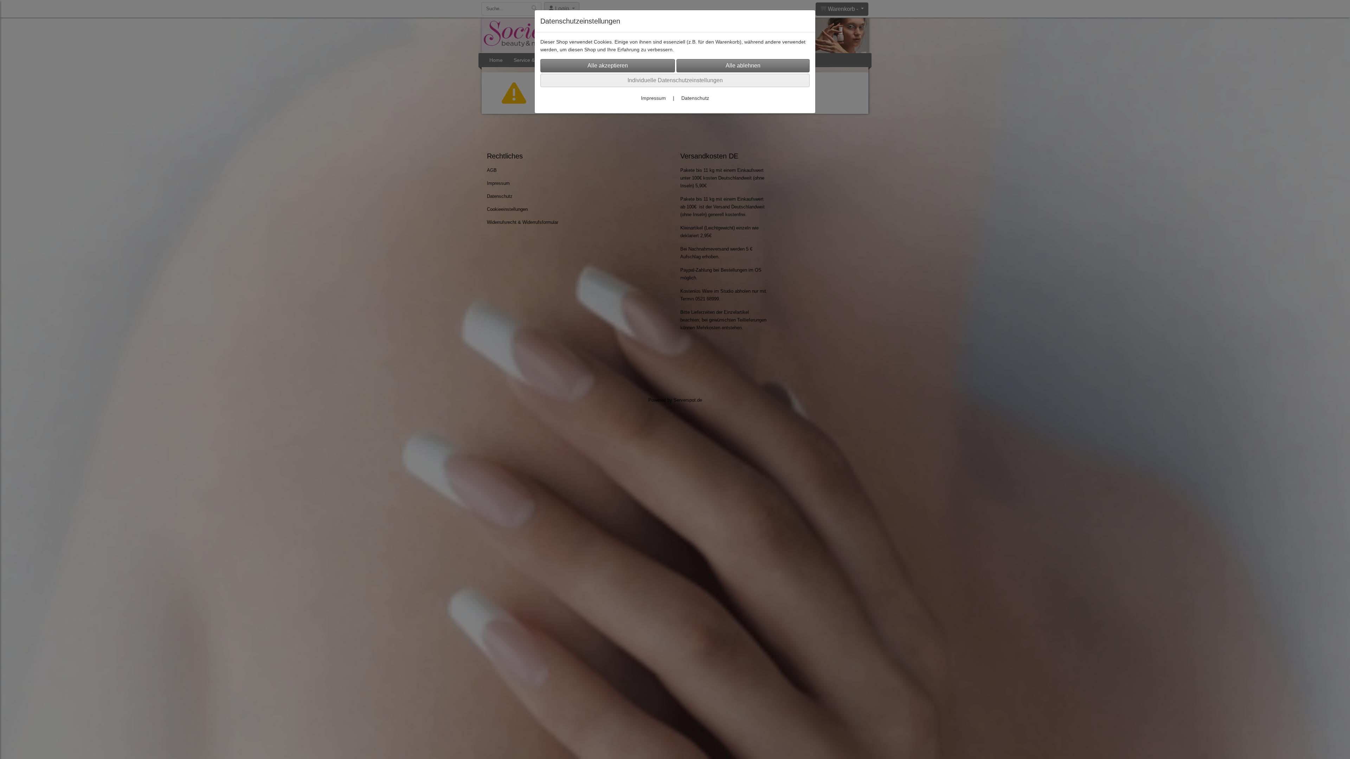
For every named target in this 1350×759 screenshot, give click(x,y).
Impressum (653, 98)
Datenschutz (695, 98)
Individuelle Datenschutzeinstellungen (675, 80)
